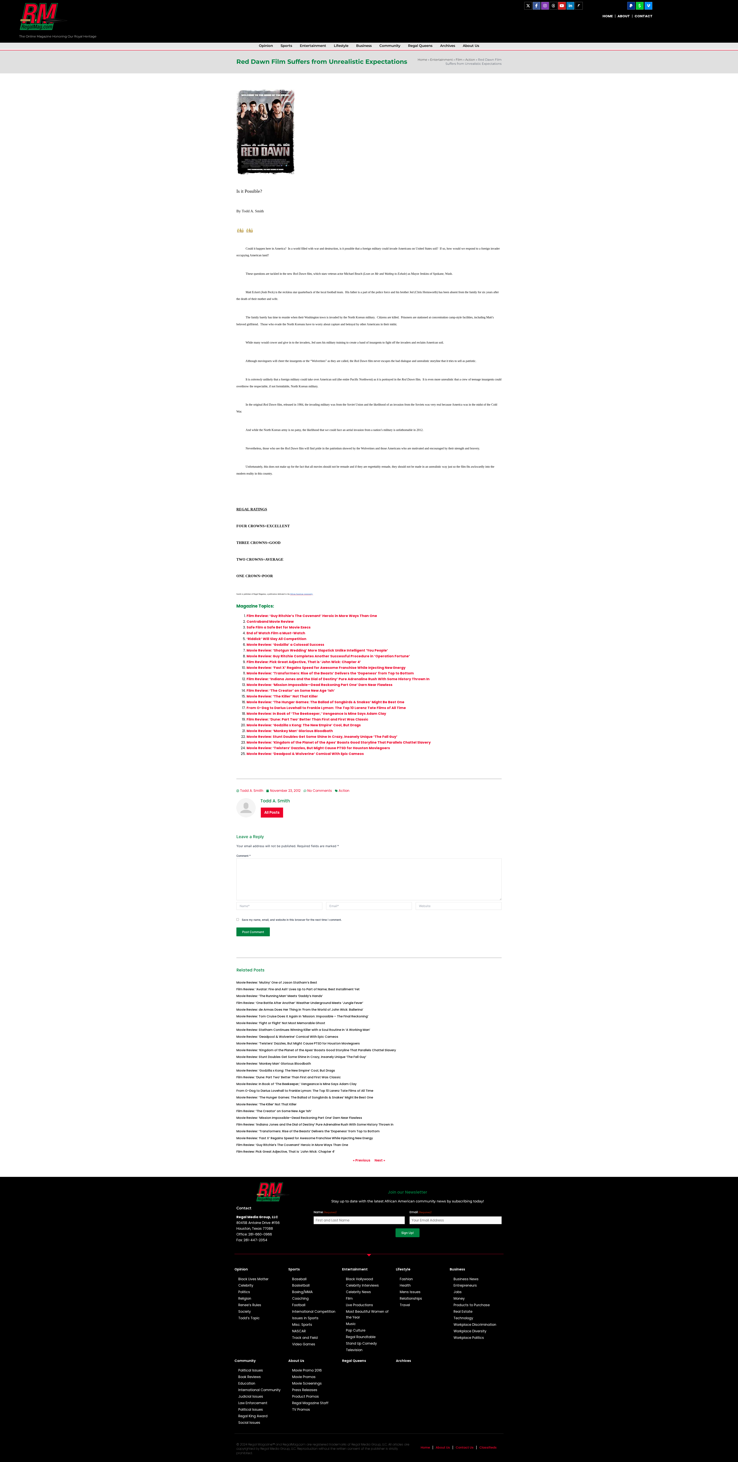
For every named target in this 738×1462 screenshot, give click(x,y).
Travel (405, 1305)
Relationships (411, 1298)
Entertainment (313, 46)
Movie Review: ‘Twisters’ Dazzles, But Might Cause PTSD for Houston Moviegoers (318, 748)
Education (246, 1383)
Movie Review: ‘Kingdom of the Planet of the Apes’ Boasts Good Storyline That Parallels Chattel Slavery (339, 742)
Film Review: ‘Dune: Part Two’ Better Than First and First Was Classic (307, 719)
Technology (463, 1318)
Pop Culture (355, 1330)
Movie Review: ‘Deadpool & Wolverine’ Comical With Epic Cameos (305, 753)
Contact (243, 1208)
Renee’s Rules (249, 1305)
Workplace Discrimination (475, 1324)
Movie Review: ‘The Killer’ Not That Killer (282, 696)
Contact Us (465, 1447)
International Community (259, 1390)
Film (459, 59)
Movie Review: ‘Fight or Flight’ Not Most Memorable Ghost (280, 1023)
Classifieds (488, 1447)
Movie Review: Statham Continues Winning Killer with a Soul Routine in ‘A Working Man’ (303, 1030)
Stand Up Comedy (361, 1343)
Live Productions (359, 1305)
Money (459, 1298)
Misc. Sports (302, 1324)
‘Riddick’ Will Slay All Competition (276, 639)
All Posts (272, 812)
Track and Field (305, 1337)
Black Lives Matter (253, 1279)
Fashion (406, 1279)
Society (244, 1311)
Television (354, 1350)
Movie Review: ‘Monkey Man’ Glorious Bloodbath (290, 731)
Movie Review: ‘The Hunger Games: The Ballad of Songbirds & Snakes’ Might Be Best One (325, 702)
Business (364, 46)
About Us (471, 46)
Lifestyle (341, 46)
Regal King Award (253, 1416)
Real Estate (463, 1311)
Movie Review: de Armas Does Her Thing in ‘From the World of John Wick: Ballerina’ (299, 1009)
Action (470, 59)
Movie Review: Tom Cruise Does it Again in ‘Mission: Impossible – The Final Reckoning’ (302, 1016)
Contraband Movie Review (270, 621)
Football (298, 1305)
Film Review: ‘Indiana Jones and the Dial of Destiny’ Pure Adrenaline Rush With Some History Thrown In (338, 679)
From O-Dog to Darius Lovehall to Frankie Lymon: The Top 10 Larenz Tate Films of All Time (326, 708)
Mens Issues (410, 1292)
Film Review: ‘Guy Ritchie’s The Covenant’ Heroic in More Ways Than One (312, 616)
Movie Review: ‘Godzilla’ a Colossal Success (285, 644)
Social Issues (249, 1422)
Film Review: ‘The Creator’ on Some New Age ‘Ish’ (291, 690)
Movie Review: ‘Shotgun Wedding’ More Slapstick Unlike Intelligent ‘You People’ (317, 650)
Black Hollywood (359, 1279)
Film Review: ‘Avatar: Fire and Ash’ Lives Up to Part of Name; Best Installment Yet (298, 989)
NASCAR (299, 1331)
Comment (243, 855)
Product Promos (305, 1396)
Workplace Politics (469, 1337)
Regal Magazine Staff (310, 1403)
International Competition (313, 1311)
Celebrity (245, 1285)
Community (389, 46)
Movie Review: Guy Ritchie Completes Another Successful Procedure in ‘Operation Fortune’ (328, 656)
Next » (380, 1160)
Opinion (266, 46)
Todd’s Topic (249, 1318)
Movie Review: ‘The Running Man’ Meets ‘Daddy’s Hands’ (279, 996)
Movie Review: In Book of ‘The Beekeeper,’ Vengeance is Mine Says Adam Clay (316, 713)
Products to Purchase (472, 1305)
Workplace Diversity (470, 1331)
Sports (286, 46)
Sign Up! (407, 1233)
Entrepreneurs (465, 1285)
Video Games (303, 1344)
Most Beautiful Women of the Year (367, 1314)
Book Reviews (249, 1377)
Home (422, 59)
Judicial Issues (250, 1396)
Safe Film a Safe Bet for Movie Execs (279, 627)
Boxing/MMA (302, 1292)
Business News (466, 1279)
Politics (244, 1292)
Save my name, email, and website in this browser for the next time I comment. (292, 919)
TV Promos (301, 1409)
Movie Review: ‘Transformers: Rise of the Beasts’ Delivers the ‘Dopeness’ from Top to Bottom (330, 673)
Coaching (300, 1298)
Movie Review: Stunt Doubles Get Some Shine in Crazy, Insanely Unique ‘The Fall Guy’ (322, 736)
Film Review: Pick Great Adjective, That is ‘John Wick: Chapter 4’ (304, 662)
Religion (244, 1298)
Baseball (299, 1279)
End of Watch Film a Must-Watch (276, 633)
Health (405, 1285)
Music (351, 1324)
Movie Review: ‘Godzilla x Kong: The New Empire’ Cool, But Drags (304, 725)
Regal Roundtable (361, 1337)
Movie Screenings (307, 1383)
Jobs (458, 1292)
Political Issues (250, 1370)
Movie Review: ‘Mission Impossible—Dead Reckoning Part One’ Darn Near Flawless (319, 684)
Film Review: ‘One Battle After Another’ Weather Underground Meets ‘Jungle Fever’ (299, 1003)
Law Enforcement (252, 1403)
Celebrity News (358, 1292)
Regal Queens (420, 46)
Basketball (301, 1285)
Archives (447, 46)
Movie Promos (304, 1377)
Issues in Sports (305, 1318)
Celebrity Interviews (362, 1285)
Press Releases (304, 1390)
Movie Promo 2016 (307, 1370)
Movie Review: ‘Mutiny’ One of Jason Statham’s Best (276, 982)
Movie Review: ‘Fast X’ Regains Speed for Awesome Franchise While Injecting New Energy (326, 667)
